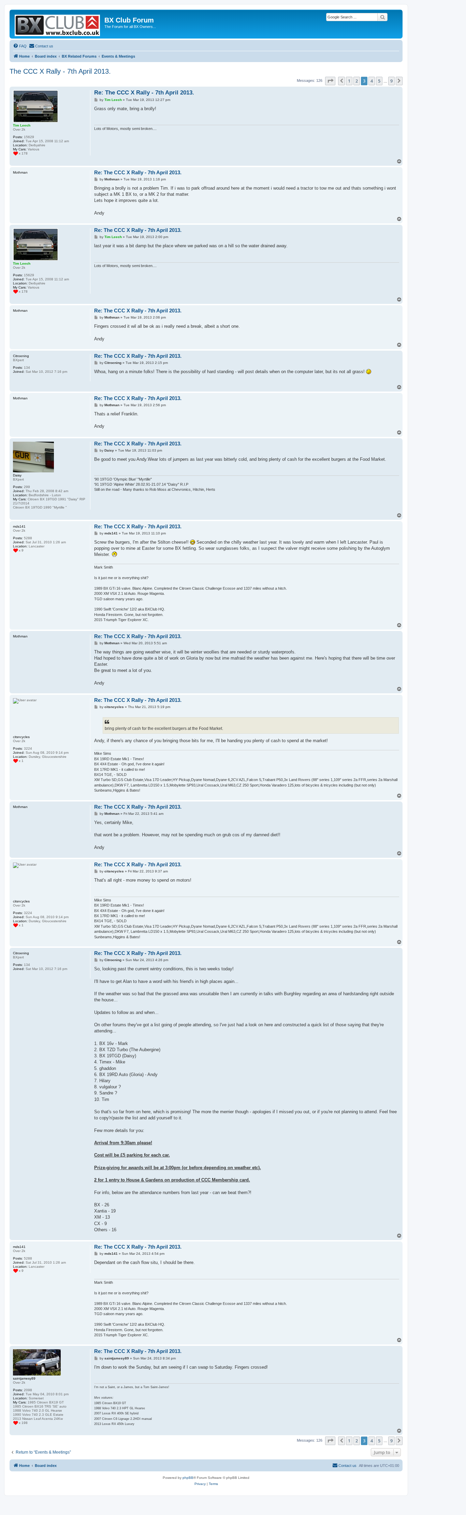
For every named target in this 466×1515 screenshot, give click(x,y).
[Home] (57, 24)
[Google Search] (382, 17)
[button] (330, 81)
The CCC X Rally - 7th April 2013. (60, 71)
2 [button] (356, 81)
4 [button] (371, 81)
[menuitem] (20, 46)
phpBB (188, 1478)
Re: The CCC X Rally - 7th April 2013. (144, 92)
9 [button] (391, 81)
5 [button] (379, 81)
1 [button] (349, 81)
